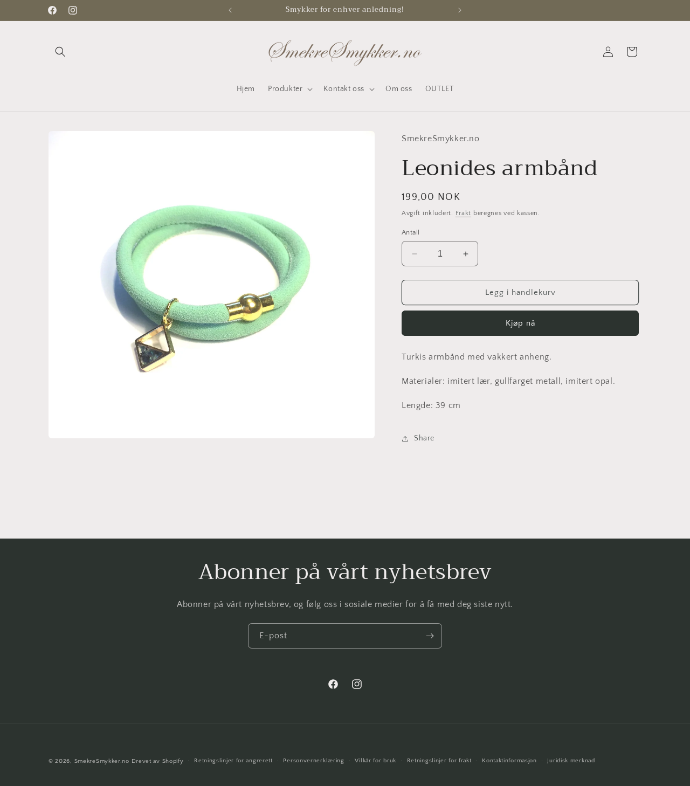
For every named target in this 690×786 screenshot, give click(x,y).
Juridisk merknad (571, 760)
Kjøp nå (520, 323)
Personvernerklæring (313, 760)
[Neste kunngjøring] (460, 10)
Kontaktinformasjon (509, 760)
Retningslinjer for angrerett (233, 760)
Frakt (464, 213)
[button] (60, 52)
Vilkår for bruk (375, 760)
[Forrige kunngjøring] (230, 10)
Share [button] (424, 438)
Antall (410, 232)
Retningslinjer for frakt (439, 760)
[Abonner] (429, 636)
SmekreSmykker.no (101, 761)
